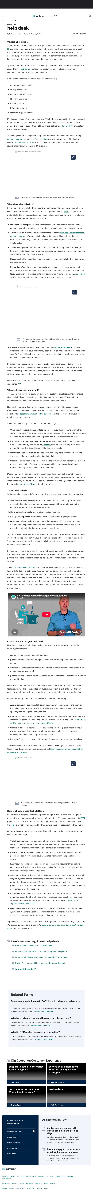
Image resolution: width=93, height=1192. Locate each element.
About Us (5, 1176)
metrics (46, 445)
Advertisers (50, 1176)
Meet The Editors (30, 1176)
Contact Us (41, 1176)
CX (19, 384)
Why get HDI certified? (25, 969)
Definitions (29, 1183)
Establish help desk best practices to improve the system (41, 951)
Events (45, 1183)
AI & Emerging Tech (14, 1131)
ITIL (12, 825)
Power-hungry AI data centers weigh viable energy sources (63, 1150)
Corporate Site (6, 1178)
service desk (79, 274)
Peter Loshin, (13, 34)
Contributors (6, 1183)
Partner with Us (60, 1176)
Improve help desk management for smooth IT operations (41, 957)
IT (8, 49)
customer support (15, 139)
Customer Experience (15, 21)
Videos (46, 1188)
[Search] (90, 16)
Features (52, 1183)
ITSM (82, 818)
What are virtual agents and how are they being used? (41, 1018)
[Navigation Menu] (3, 16)
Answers (21, 1183)
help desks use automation (25, 567)
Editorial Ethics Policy (17, 1176)
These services (41, 139)
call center (26, 69)
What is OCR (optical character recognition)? (35, 1032)
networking (68, 126)
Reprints (14, 1183)
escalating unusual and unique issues (36, 414)
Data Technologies (14, 1142)
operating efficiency (28, 484)
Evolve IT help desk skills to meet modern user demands (40, 963)
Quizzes (28, 1188)
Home (4, 21)
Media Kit (70, 1176)
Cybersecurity (12, 1137)
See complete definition (42, 1012)
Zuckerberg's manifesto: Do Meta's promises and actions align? (62, 1131)
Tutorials (39, 1188)
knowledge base (62, 347)
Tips (33, 1188)
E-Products (38, 1183)
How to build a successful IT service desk (33, 945)
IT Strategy (11, 1154)
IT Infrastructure (14, 1148)
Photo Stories (20, 1188)
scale (66, 211)
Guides (4, 1188)
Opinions (11, 1188)
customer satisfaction (25, 142)
